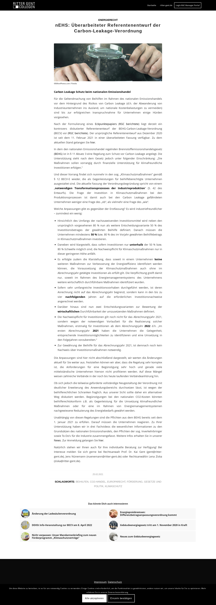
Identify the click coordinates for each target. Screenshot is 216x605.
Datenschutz (115, 582)
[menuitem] (151, 5)
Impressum (100, 582)
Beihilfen (82, 481)
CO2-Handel (98, 481)
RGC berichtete (129, 124)
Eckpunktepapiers (106, 124)
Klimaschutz (113, 486)
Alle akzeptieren (94, 598)
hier (92, 142)
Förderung (135, 481)
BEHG (58, 154)
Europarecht (116, 481)
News (57, 440)
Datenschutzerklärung (118, 592)
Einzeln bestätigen (121, 598)
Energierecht (108, 20)
